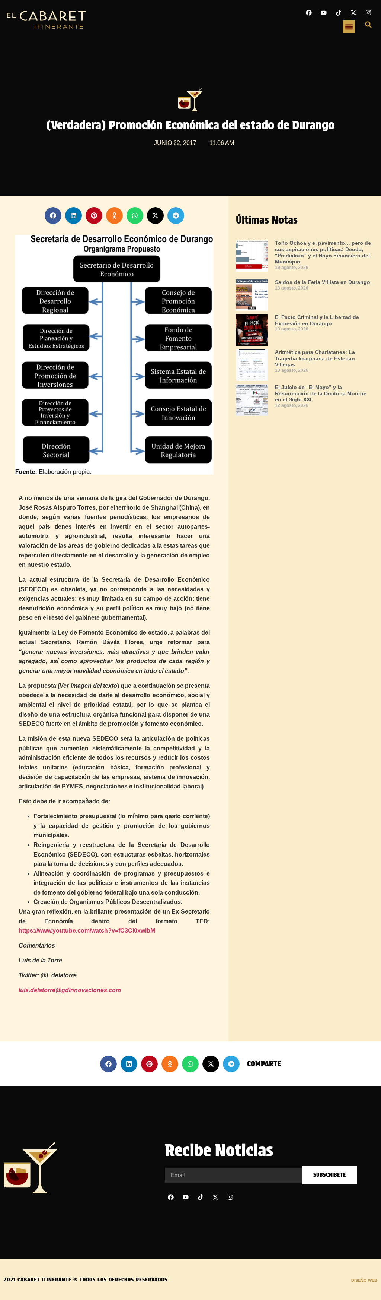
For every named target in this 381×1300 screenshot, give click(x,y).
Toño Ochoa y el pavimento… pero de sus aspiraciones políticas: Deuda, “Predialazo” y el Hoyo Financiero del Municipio (323, 252)
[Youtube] (324, 13)
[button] (349, 26)
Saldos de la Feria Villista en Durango (322, 282)
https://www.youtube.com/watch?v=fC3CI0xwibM (87, 930)
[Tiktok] (339, 13)
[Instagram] (368, 13)
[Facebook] (309, 13)
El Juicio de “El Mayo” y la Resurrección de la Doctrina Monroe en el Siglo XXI (320, 393)
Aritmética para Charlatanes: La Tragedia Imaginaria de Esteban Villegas (315, 358)
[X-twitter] (353, 13)
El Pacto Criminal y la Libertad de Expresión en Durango (317, 320)
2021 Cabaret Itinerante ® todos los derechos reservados (85, 1279)
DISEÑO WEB (364, 1280)
